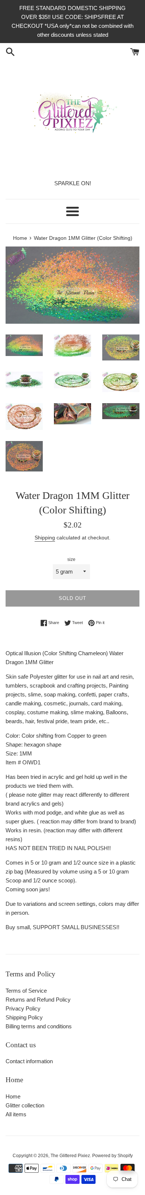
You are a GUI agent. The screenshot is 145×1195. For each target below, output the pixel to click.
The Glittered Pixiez (70, 1155)
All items (16, 1114)
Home (13, 1096)
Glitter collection (25, 1105)
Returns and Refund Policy (38, 999)
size (71, 559)
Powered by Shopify (112, 1155)
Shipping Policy (24, 1017)
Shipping (45, 538)
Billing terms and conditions (39, 1026)
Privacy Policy (23, 1008)
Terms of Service (26, 990)
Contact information (29, 1061)
